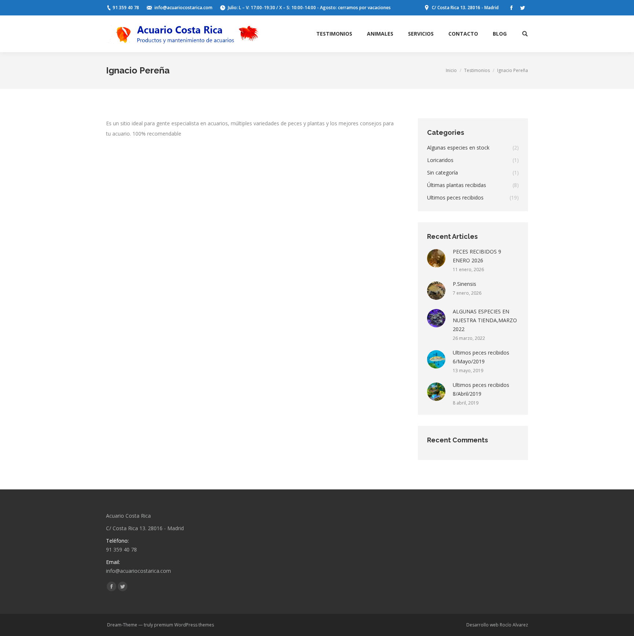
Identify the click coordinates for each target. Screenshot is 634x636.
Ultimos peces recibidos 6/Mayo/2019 (481, 357)
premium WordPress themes (184, 625)
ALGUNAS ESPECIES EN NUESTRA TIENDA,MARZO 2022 (485, 320)
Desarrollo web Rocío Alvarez (497, 625)
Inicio (451, 70)
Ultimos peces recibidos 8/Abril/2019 (481, 389)
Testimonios (477, 70)
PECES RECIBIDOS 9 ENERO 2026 (477, 256)
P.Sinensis (464, 283)
